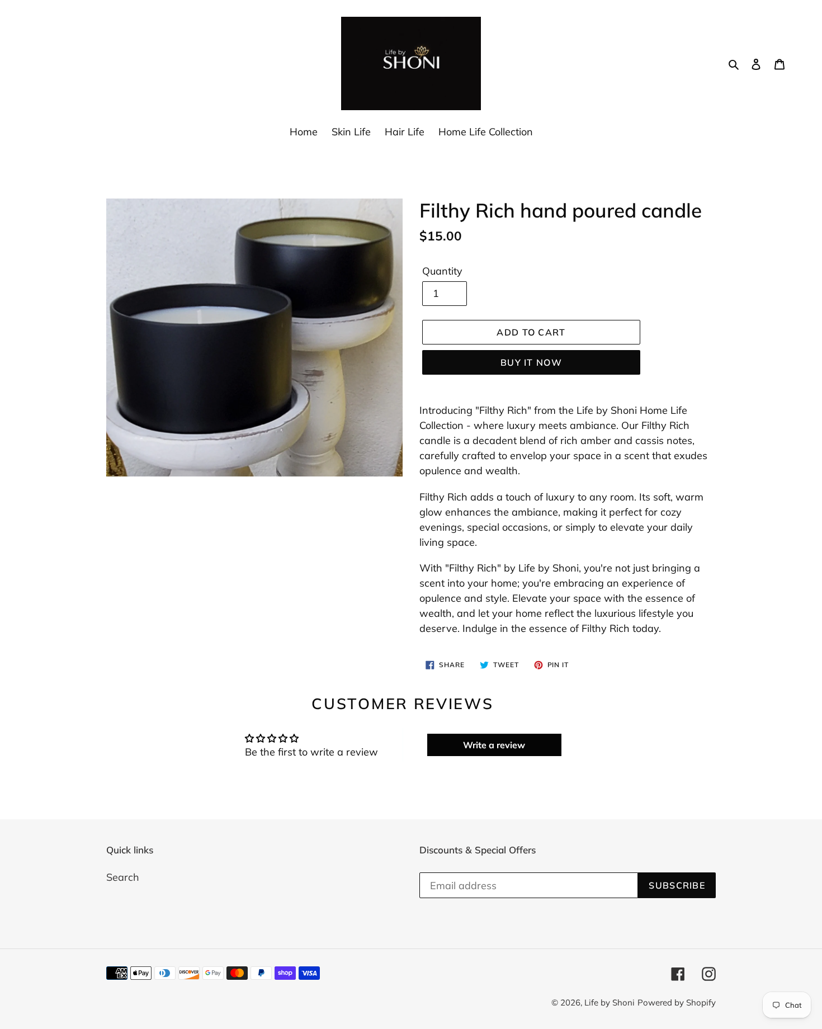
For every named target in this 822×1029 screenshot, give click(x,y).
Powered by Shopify (676, 1002)
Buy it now (531, 362)
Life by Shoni (609, 1002)
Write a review (494, 744)
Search (122, 877)
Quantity (442, 271)
